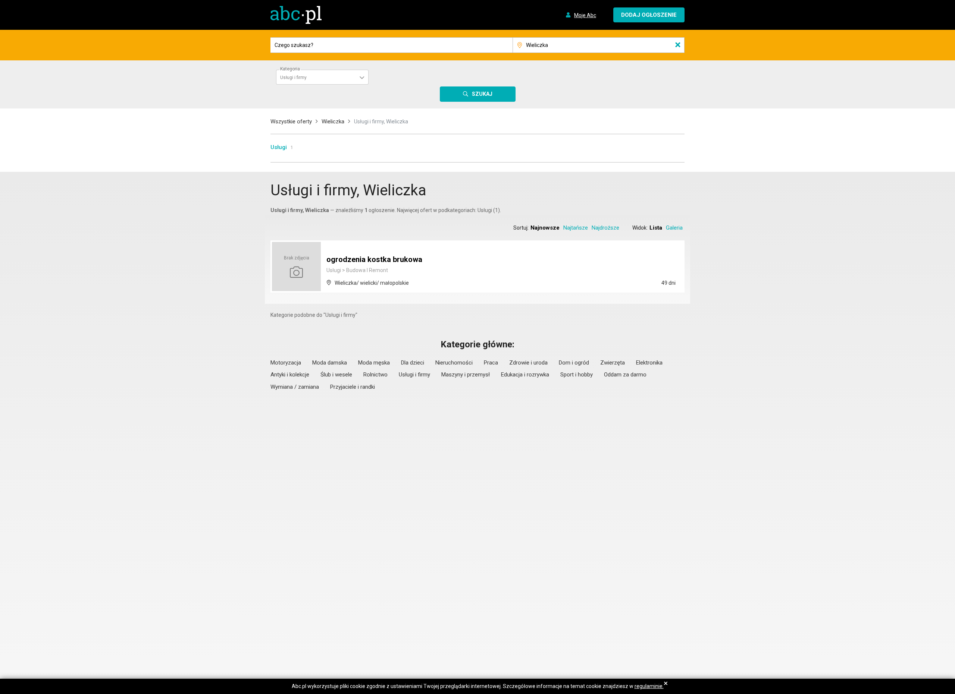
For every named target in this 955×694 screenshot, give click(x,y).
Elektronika (649, 362)
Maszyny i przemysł (465, 374)
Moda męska (374, 362)
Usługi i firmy (414, 374)
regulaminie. (649, 686)
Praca (491, 362)
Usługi (278, 147)
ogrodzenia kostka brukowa (374, 259)
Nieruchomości (454, 362)
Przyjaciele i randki (352, 387)
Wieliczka (333, 121)
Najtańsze (575, 227)
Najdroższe (605, 227)
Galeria (674, 227)
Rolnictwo (375, 374)
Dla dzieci (412, 362)
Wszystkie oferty (291, 121)
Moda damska (329, 362)
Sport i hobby (576, 374)
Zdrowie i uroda (528, 362)
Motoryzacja (285, 362)
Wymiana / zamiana (294, 387)
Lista (655, 227)
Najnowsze (545, 227)
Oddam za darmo (625, 374)
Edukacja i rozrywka (525, 374)
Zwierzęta (612, 362)
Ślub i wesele (336, 374)
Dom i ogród (574, 362)
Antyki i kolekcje (289, 374)
